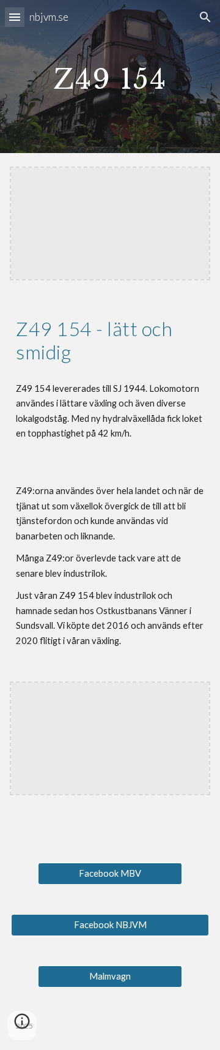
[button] (14, 17)
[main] (110, 76)
